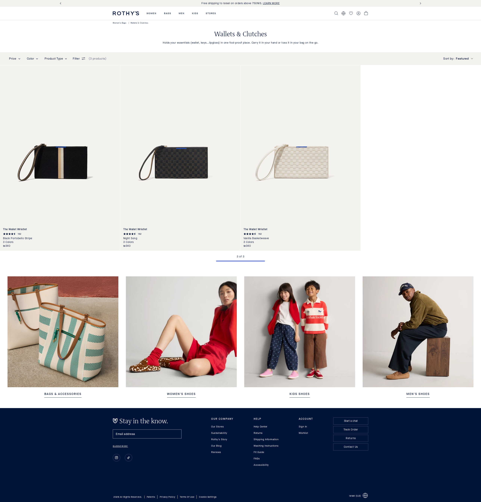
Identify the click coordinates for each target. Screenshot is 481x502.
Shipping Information (266, 439)
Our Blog (216, 445)
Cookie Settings (208, 496)
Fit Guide (259, 452)
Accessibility (261, 464)
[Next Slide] (419, 3)
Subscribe (120, 446)
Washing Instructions (266, 445)
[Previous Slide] (61, 3)
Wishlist (303, 433)
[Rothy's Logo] (126, 13)
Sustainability (219, 433)
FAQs (257, 458)
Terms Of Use (187, 496)
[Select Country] (343, 13)
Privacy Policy (167, 496)
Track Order (350, 429)
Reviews (216, 452)
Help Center (260, 426)
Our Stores (217, 426)
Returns (258, 433)
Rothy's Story (219, 439)
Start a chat (351, 421)
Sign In (303, 426)
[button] (152, 13)
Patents (151, 496)
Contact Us (351, 447)
